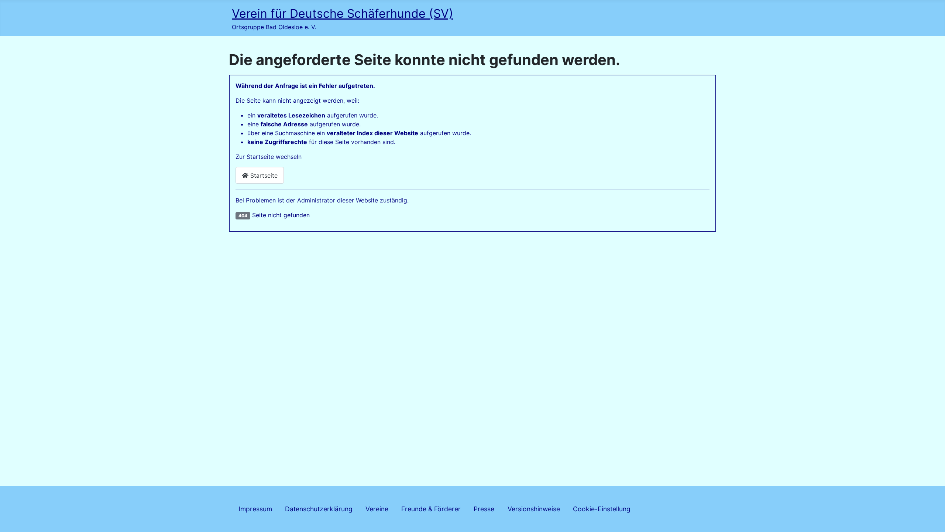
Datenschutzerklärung (319, 509)
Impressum (255, 509)
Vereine (376, 509)
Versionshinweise (534, 509)
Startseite (263, 175)
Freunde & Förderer (431, 509)
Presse (484, 509)
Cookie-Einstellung (601, 509)
